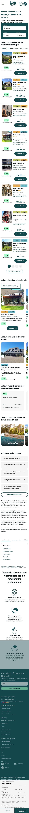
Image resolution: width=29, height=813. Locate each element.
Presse (2, 726)
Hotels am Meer (7, 559)
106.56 (20, 149)
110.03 (20, 175)
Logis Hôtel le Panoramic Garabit (10, 367)
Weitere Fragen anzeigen (14, 494)
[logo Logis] (13, 3)
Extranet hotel (4, 723)
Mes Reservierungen (6, 708)
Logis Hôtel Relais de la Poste (19, 83)
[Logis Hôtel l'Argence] (7, 136)
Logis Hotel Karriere (6, 735)
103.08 (20, 202)
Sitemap (3, 755)
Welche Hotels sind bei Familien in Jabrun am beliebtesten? (12, 472)
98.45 (20, 121)
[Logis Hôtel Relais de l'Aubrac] (7, 58)
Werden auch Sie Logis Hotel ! (8, 720)
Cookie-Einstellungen (6, 747)
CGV (2, 750)
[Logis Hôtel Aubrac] (7, 165)
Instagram (20, 763)
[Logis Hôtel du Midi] (7, 111)
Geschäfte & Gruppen (6, 732)
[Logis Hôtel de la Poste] (7, 217)
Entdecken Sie (20, 73)
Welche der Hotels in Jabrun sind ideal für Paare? (13, 465)
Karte (4, 48)
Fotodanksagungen (6, 758)
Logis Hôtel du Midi (18, 109)
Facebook (7, 763)
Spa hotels (5, 557)
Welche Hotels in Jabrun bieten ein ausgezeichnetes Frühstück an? (12, 487)
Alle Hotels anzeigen (14, 271)
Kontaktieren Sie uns (6, 711)
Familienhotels (6, 554)
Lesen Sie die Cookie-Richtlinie (8, 805)
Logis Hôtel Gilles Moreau (18, 189)
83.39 (20, 69)
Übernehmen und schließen (22, 810)
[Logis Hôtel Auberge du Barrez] (7, 245)
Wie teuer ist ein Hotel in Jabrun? (12, 458)
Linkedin (7, 767)
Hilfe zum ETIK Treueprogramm (8, 714)
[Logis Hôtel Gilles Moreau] (7, 190)
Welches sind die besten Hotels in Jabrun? (12, 480)
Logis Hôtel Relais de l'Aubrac (19, 57)
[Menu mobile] (2, 3)
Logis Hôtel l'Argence (7, 314)
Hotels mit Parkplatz (8, 551)
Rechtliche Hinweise (6, 741)
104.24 (20, 96)
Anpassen (7, 810)
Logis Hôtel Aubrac (18, 163)
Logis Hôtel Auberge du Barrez (19, 244)
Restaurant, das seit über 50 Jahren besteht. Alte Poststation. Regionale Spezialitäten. (20, 145)
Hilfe (2, 753)
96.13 (20, 256)
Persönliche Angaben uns (7, 744)
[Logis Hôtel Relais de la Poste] (7, 84)
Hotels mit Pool (6, 548)
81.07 (20, 230)
